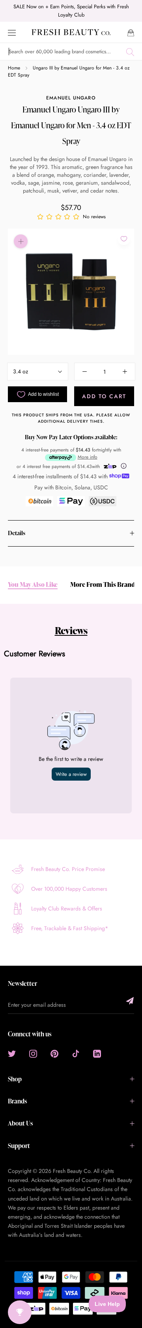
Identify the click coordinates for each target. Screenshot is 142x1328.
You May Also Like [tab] (33, 585)
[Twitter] (12, 1053)
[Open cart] (130, 32)
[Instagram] (33, 1053)
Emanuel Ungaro (70, 97)
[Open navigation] (12, 32)
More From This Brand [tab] (102, 585)
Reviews (71, 630)
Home (14, 67)
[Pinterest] (54, 1053)
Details (16, 533)
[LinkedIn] (97, 1053)
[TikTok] (76, 1053)
